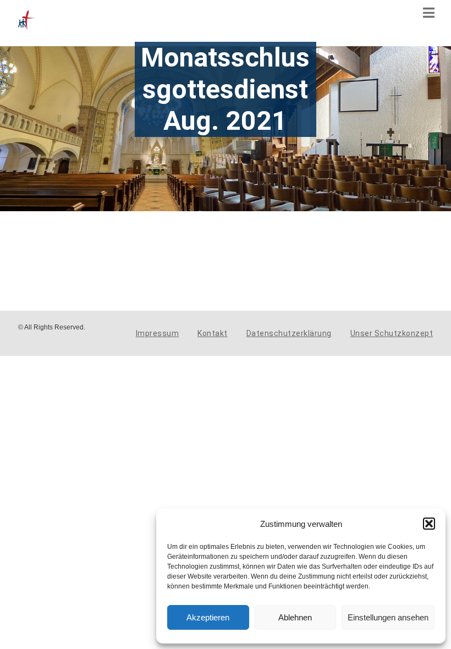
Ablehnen (295, 617)
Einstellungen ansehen (388, 617)
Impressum (157, 333)
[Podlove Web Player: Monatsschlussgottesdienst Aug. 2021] (162, 241)
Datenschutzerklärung (289, 333)
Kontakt (212, 333)
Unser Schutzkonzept (391, 333)
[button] (429, 523)
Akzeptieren (207, 617)
